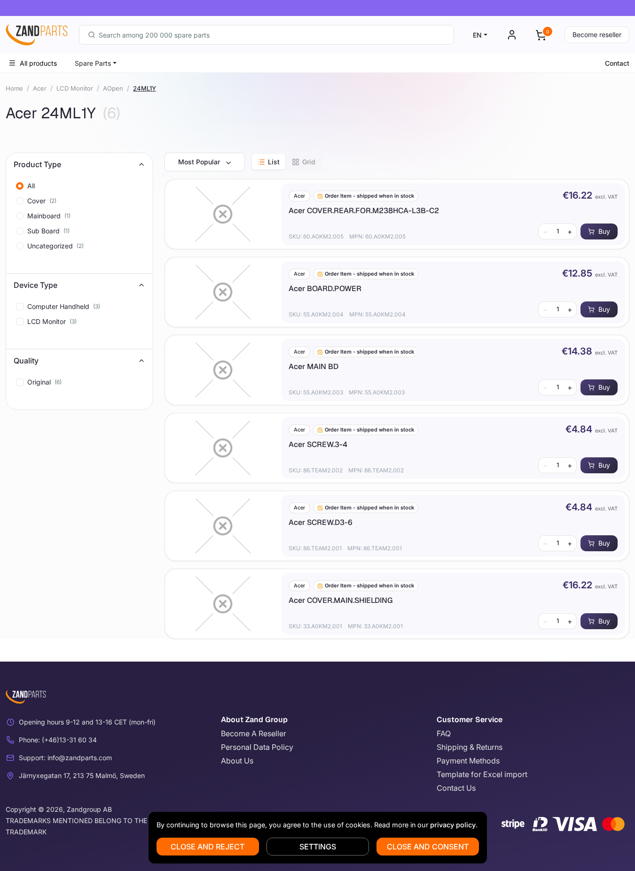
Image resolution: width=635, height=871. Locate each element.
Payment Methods (468, 760)
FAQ (444, 733)
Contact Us (456, 788)
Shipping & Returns (469, 747)
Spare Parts (93, 63)
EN (477, 35)
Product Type (37, 164)
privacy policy (453, 825)
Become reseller (596, 35)
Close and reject (207, 846)
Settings (317, 846)
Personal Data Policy (257, 747)
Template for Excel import (482, 774)
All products (38, 63)
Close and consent (428, 846)
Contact (617, 63)
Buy (604, 231)
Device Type (35, 285)
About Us (237, 760)
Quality (26, 360)
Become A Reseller (253, 733)
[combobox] (266, 35)
